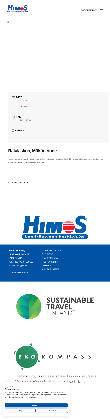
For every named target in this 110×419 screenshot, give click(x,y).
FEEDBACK (48, 265)
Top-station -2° (89, 10)
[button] (9, 386)
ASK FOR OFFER (50, 269)
